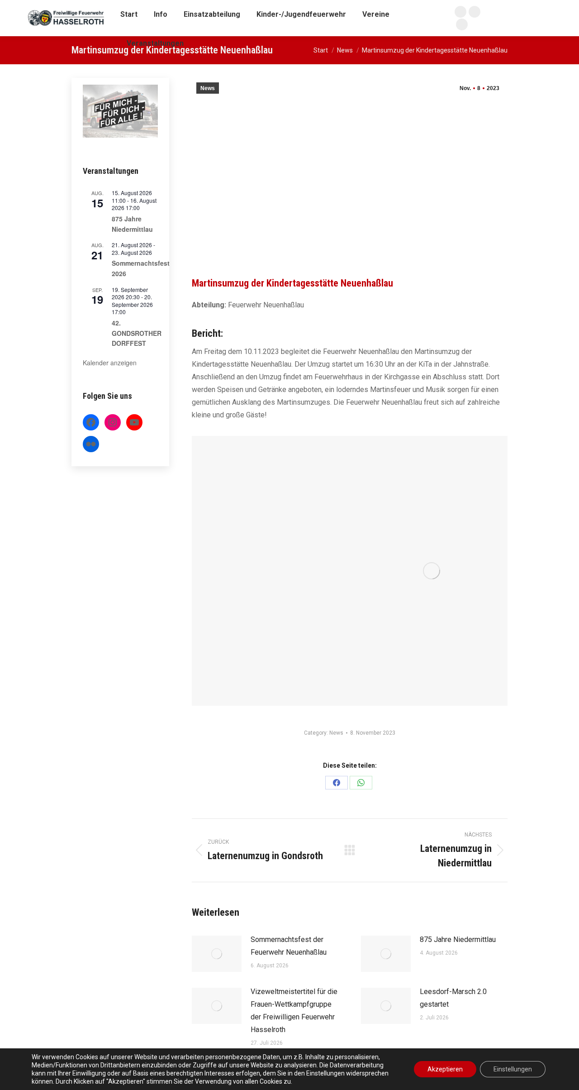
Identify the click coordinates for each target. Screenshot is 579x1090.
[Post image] (217, 954)
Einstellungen (513, 1069)
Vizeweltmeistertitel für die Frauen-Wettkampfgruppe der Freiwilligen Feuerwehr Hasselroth (294, 1010)
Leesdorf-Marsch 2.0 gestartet (453, 998)
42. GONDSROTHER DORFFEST (136, 333)
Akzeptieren (445, 1069)
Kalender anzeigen (110, 362)
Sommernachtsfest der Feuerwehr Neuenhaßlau (289, 945)
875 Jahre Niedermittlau (458, 939)
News (207, 88)
